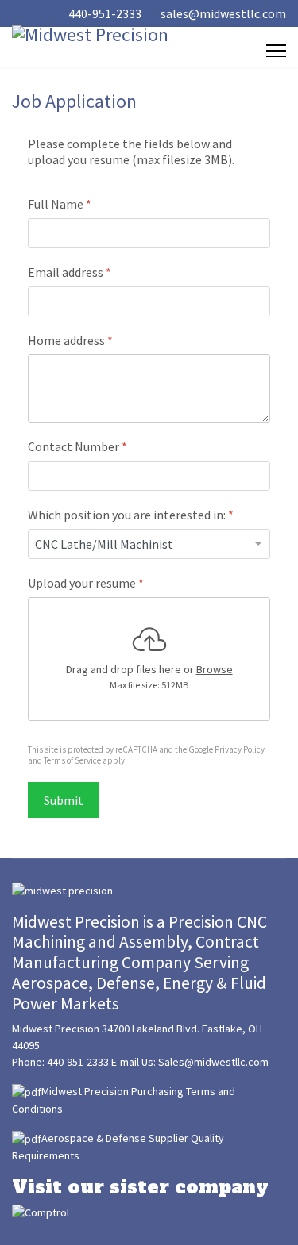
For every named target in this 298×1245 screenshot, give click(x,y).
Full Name (59, 204)
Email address (69, 272)
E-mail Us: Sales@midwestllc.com (190, 1062)
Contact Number (77, 446)
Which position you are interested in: (131, 515)
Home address (70, 340)
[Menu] (276, 51)
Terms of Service (72, 760)
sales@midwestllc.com (223, 13)
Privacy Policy (240, 749)
